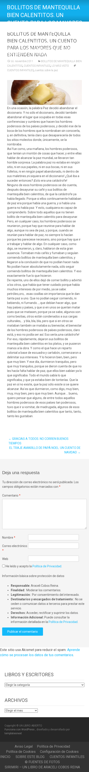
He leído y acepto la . (33, 566)
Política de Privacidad (46, 566)
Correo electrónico (14, 548)
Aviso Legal (24, 746)
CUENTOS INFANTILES (37, 65)
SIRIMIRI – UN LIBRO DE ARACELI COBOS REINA (42, 767)
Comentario (11, 495)
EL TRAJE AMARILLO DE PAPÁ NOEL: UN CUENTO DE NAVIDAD (45, 450)
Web (5, 559)
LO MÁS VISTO (60, 65)
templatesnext (13, 733)
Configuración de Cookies (59, 752)
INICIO (5, 757)
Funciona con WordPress (20, 729)
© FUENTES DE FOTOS (42, 762)
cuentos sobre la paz (46, 70)
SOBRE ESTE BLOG (30, 757)
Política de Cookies (21, 752)
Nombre (8, 537)
